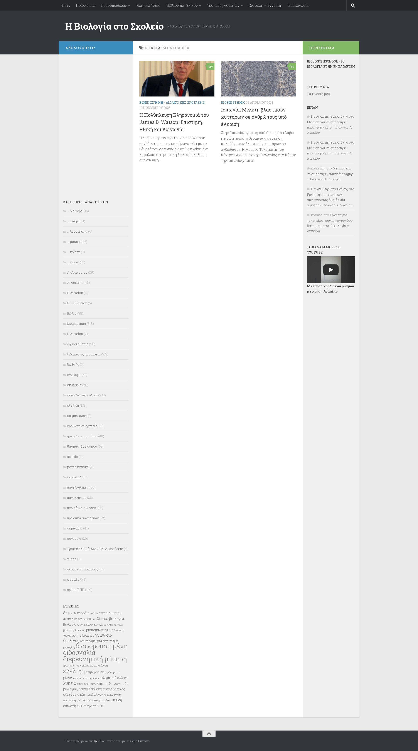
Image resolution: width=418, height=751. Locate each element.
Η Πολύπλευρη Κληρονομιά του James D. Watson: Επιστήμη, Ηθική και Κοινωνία (174, 122)
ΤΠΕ (102, 613)
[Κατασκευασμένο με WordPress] (95, 741)
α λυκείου (113, 613)
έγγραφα (74, 374)
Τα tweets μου (318, 93)
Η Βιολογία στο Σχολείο (114, 26)
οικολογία (83, 683)
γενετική (71, 635)
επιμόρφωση (77, 415)
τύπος (71, 559)
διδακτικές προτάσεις (185, 102)
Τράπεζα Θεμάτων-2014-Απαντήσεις (95, 548)
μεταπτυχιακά (78, 467)
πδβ (82, 695)
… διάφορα (75, 211)
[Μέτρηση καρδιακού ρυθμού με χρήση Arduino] (331, 269)
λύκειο (69, 683)
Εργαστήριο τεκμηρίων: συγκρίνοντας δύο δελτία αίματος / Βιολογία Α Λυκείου (329, 199)
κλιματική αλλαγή (114, 677)
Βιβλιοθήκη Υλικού (182, 5)
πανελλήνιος (76, 497)
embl (73, 613)
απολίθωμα (89, 619)
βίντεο (102, 618)
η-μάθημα (110, 672)
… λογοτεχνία (77, 231)
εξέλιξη (73, 405)
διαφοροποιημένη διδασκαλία (95, 649)
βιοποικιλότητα (98, 630)
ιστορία (72, 456)
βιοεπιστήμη (151, 102)
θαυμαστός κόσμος (82, 446)
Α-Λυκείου (75, 282)
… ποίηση (73, 252)
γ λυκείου (86, 635)
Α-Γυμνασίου (77, 272)
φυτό (81, 705)
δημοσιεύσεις (77, 344)
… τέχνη (73, 262)
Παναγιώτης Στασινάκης (329, 116)
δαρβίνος (71, 640)
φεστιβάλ (74, 579)
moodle (83, 613)
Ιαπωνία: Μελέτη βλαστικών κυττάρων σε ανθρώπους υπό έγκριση (254, 117)
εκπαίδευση (101, 665)
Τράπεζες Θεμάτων (223, 5)
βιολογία (116, 618)
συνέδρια (74, 538)
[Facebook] (123, 47)
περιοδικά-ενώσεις (82, 508)
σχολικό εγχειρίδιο (98, 700)
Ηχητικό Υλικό (148, 5)
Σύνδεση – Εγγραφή (265, 5)
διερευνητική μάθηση (95, 659)
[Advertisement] (95, 124)
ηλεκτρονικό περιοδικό (86, 678)
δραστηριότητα (71, 665)
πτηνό (81, 700)
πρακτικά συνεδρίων (83, 518)
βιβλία (71, 313)
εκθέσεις (74, 385)
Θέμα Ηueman (139, 741)
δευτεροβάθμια (91, 641)
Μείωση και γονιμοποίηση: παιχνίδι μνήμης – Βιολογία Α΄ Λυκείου (330, 127)
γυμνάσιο (103, 635)
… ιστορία (74, 221)
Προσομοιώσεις (114, 5)
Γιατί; (66, 5)
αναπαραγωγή (72, 619)
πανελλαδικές (78, 487)
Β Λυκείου (75, 293)
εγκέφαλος (86, 665)
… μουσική (75, 241)
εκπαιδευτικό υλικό (82, 395)
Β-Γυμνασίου (77, 303)
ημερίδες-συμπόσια (82, 436)
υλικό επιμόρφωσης (82, 569)
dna (66, 613)
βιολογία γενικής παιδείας (108, 624)
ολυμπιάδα (75, 477)
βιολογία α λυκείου (78, 624)
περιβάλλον (94, 694)
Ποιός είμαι (85, 5)
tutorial (94, 613)
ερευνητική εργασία (82, 426)
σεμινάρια (74, 528)
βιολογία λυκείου (74, 630)
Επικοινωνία (298, 5)
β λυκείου (117, 630)
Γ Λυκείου (75, 334)
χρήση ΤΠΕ (75, 589)
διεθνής (73, 364)
